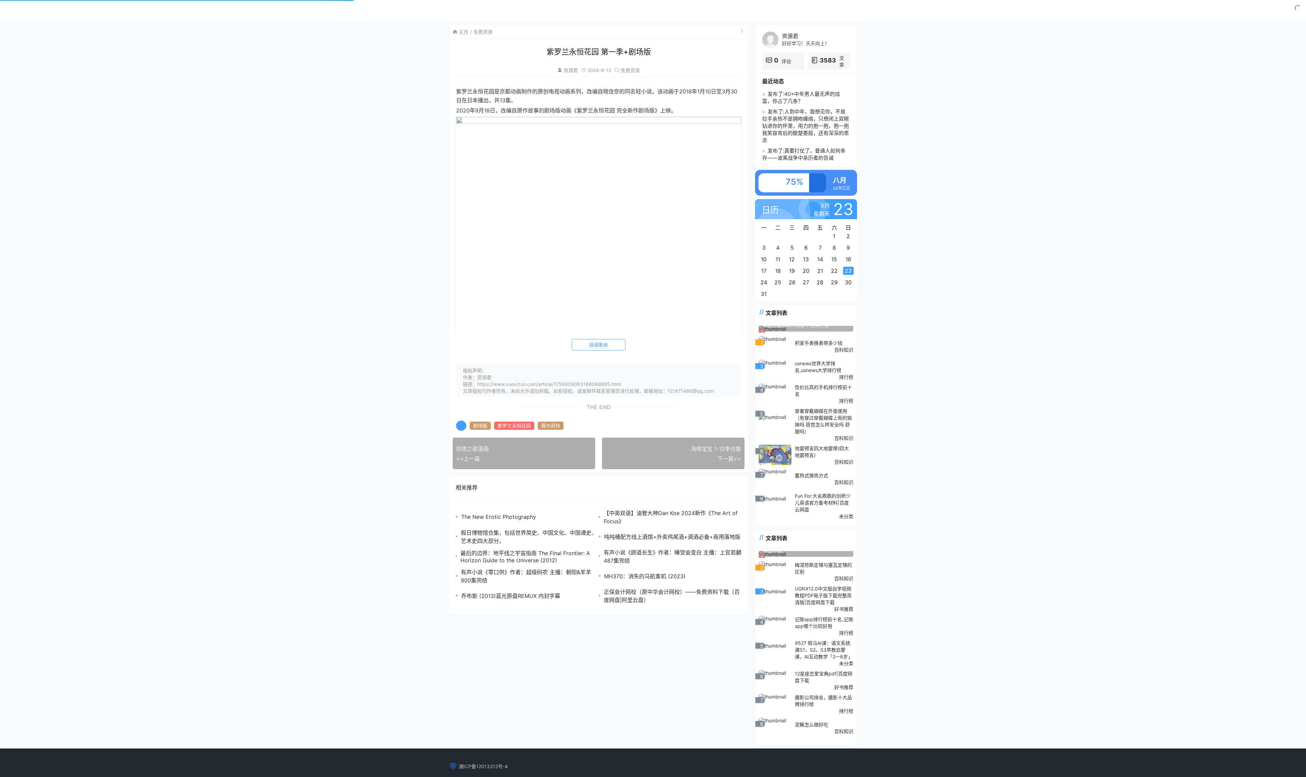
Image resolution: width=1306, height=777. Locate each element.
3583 (828, 60)
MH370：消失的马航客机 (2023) (645, 576)
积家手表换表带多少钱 (818, 343)
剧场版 (480, 425)
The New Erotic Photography (498, 516)
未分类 (846, 516)
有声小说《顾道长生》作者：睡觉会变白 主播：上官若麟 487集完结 (672, 556)
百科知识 (843, 350)
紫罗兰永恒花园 (514, 425)
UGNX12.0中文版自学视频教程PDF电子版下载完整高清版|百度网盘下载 (823, 595)
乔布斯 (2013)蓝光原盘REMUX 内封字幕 (510, 596)
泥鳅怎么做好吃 (811, 724)
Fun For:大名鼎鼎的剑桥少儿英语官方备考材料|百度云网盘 (823, 502)
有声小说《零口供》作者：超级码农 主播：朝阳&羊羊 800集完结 (526, 576)
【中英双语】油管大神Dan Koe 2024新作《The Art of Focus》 (671, 517)
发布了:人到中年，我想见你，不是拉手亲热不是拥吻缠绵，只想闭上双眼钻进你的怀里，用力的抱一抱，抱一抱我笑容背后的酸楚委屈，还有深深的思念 (805, 125)
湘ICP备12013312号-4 (483, 766)
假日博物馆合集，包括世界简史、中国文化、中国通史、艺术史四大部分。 (529, 536)
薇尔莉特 (550, 425)
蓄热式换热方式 (811, 475)
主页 (463, 32)
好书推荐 (843, 609)
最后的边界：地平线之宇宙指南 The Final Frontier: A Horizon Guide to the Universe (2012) (525, 557)
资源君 (571, 70)
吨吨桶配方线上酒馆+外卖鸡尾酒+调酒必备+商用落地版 (672, 536)
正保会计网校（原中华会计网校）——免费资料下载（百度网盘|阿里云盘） (672, 595)
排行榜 (846, 377)
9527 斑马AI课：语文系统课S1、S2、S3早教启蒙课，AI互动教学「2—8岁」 (824, 649)
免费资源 (482, 32)
